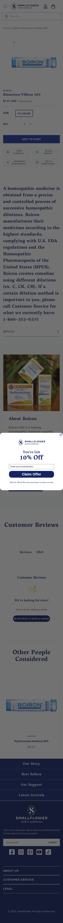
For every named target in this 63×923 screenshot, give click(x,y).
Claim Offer (31, 474)
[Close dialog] (60, 435)
